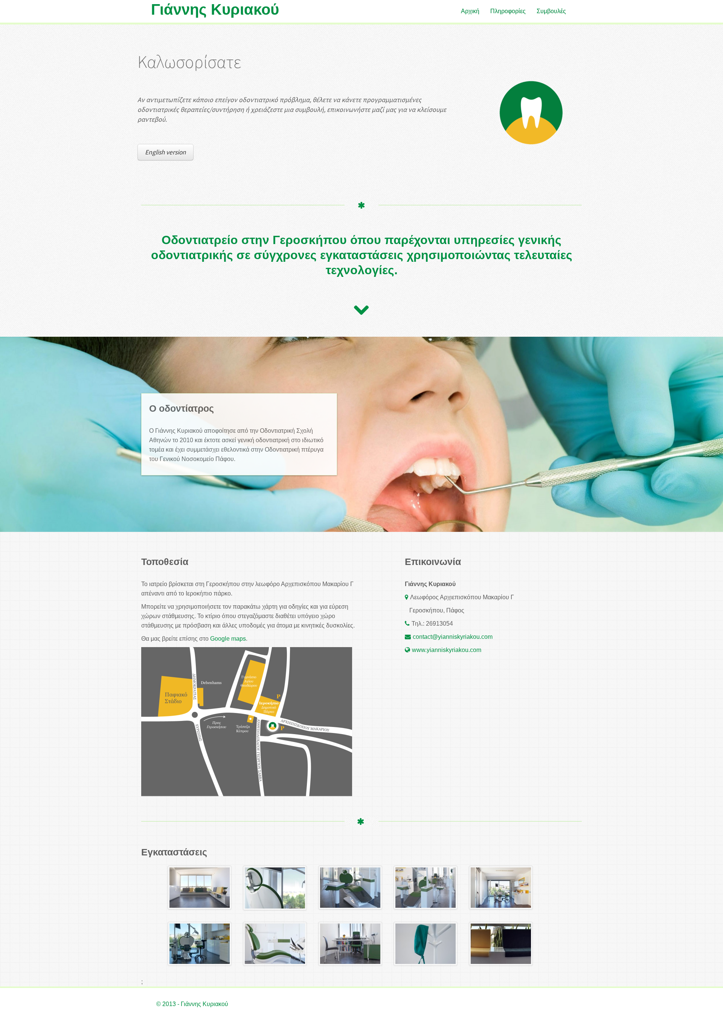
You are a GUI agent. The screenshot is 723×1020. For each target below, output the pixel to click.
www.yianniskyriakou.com (446, 650)
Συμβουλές (551, 11)
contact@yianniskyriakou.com (453, 637)
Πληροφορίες (508, 11)
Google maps (228, 638)
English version (165, 152)
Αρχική (470, 11)
